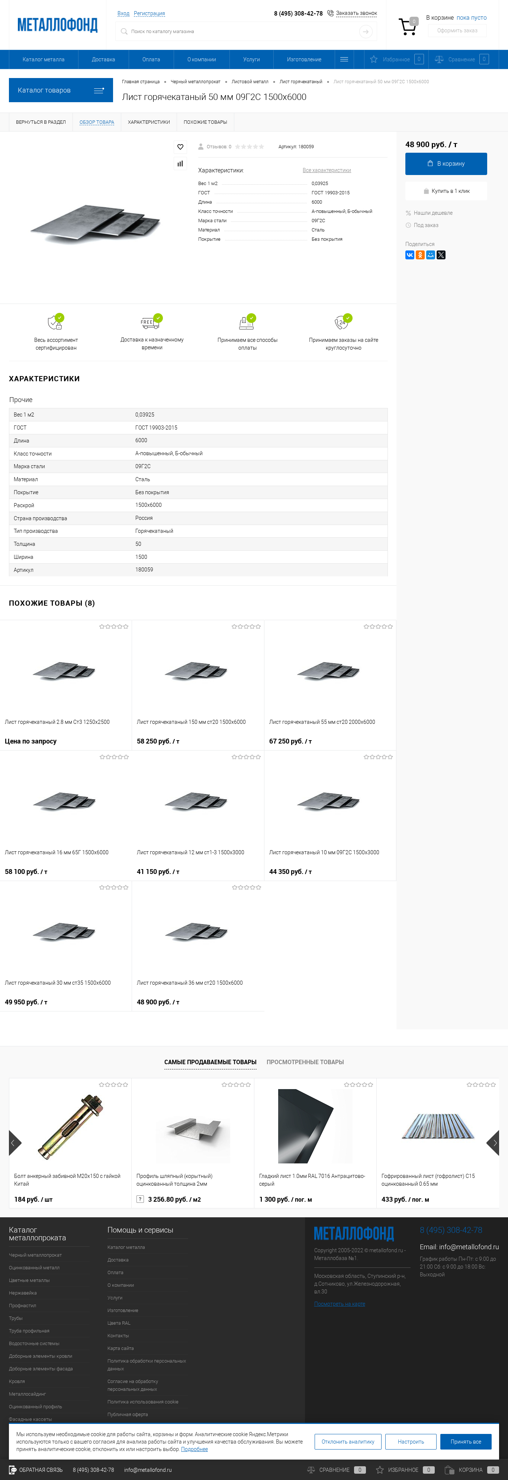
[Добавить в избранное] (180, 147)
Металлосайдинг (27, 1394)
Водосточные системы (34, 1343)
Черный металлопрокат (35, 1255)
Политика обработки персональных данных (146, 1364)
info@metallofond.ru (469, 1247)
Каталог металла (44, 59)
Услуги (251, 59)
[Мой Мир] (430, 254)
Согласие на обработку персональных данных (132, 1385)
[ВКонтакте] (409, 254)
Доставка (103, 59)
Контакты (118, 1335)
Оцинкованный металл (34, 1267)
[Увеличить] (99, 217)
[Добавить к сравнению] (180, 163)
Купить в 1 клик (451, 191)
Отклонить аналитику (348, 1442)
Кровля (17, 1381)
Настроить (411, 1442)
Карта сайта (120, 1348)
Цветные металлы (29, 1280)
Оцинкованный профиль (35, 1406)
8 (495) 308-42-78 (298, 13)
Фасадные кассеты (30, 1419)
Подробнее (194, 1449)
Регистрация (149, 13)
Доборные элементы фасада (41, 1368)
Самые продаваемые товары (210, 1062)
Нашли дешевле (433, 213)
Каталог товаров (44, 90)
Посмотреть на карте (339, 1304)
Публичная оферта (127, 1414)
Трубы (16, 1318)
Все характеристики (327, 170)
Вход (123, 13)
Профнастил (22, 1305)
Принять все (466, 1442)
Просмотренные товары (305, 1062)
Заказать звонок (356, 13)
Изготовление (304, 59)
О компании (201, 59)
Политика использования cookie (143, 1402)
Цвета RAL (119, 1323)
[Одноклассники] (420, 254)
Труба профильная (29, 1331)
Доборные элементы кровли (40, 1356)
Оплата (151, 59)
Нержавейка (23, 1293)
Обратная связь (40, 1470)
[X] (441, 254)
